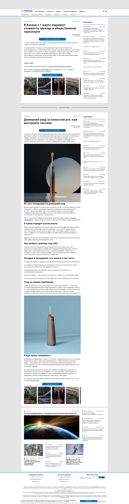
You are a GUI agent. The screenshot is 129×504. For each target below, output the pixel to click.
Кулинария (87, 26)
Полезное (28, 116)
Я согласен (89, 501)
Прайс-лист (35, 481)
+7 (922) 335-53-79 (64, 477)
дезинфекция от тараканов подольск (91, 46)
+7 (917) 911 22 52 (36, 477)
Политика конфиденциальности (99, 501)
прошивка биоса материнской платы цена (92, 161)
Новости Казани (29, 21)
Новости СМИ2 (28, 77)
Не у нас (87, 51)
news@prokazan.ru (63, 479)
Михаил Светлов (75, 126)
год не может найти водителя (42, 69)
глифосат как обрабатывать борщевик (91, 141)
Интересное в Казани (89, 36)
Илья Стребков (76, 34)
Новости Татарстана (88, 411)
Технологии (87, 86)
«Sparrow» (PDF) (66, 497)
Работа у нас (64, 481)
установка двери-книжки (88, 67)
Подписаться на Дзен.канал (52, 39)
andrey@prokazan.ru (36, 479)
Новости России (71, 457)
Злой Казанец (35, 380)
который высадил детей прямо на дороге (59, 66)
